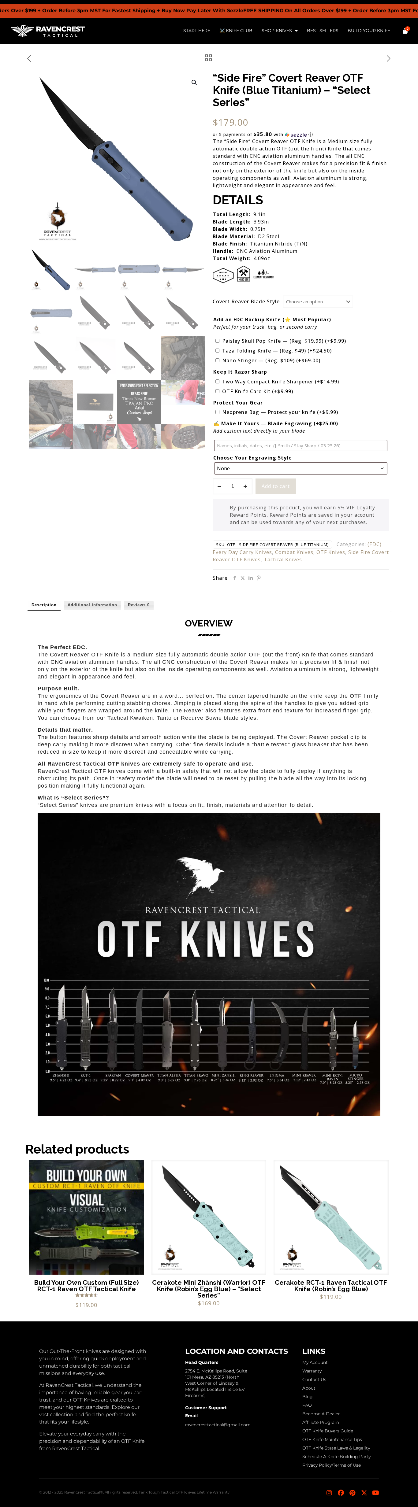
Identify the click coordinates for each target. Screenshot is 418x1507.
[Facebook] (341, 1493)
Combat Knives (294, 552)
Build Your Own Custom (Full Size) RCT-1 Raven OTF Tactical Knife (86, 1286)
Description (44, 605)
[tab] (44, 605)
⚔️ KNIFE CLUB (235, 30)
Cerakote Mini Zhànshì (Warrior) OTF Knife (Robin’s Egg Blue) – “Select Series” (209, 1289)
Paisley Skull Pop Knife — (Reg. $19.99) (284, 341)
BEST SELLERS (322, 30)
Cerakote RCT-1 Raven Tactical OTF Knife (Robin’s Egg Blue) (331, 1286)
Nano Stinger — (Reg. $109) (271, 360)
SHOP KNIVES (277, 30)
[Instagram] (329, 1493)
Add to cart (276, 486)
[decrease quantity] (219, 486)
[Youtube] (376, 1493)
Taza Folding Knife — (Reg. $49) (277, 350)
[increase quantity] (245, 486)
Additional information (92, 605)
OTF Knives (330, 552)
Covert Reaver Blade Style (246, 301)
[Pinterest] (352, 1493)
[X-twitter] (364, 1493)
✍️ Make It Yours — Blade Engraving (275, 423)
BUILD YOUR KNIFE (369, 30)
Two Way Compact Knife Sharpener (280, 381)
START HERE (196, 30)
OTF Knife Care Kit (257, 391)
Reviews (139, 605)
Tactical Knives (283, 559)
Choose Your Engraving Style (252, 457)
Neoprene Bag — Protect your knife (280, 412)
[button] (194, 82)
